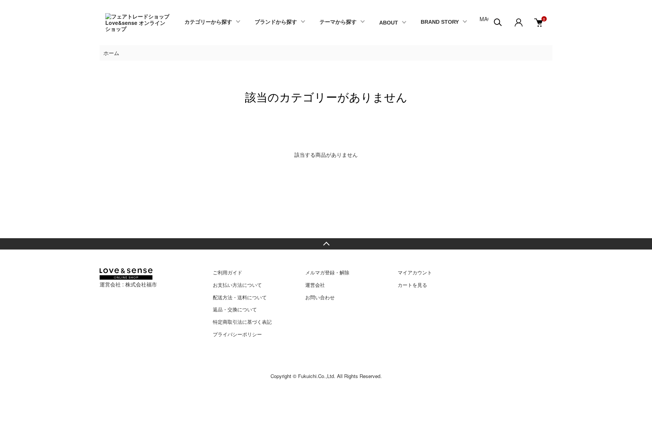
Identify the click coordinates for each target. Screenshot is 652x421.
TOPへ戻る (326, 244)
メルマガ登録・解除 (327, 272)
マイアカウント (415, 272)
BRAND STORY (440, 22)
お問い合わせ (320, 297)
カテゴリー (208, 22)
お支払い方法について (237, 284)
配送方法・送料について (240, 297)
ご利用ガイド (227, 272)
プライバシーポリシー (237, 334)
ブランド (276, 22)
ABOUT (388, 23)
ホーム (111, 53)
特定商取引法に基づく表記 (242, 321)
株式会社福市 (141, 284)
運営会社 (315, 284)
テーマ (338, 22)
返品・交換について (235, 309)
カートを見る (412, 284)
